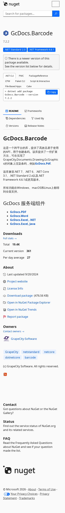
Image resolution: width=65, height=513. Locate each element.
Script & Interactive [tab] (40, 81)
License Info (15, 288)
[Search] (55, 14)
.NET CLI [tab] (9, 75)
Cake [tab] (29, 86)
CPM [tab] (7, 81)
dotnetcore (12, 357)
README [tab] (13, 111)
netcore (49, 352)
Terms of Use (47, 489)
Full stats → (10, 238)
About (32, 489)
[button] (52, 92)
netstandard (31, 352)
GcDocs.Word (19, 216)
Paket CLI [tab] (20, 81)
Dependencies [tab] (16, 118)
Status (8, 421)
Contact (10, 404)
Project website (17, 281)
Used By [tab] (39, 118)
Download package (20, 295)
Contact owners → (13, 331)
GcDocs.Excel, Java (22, 224)
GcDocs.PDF (18, 212)
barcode (30, 357)
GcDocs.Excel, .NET (23, 220)
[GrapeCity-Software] (6, 339)
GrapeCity (11, 352)
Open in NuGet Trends (22, 309)
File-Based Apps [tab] (13, 86)
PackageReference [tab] (38, 75)
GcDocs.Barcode (25, 138)
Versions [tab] (13, 125)
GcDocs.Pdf (42, 163)
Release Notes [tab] (35, 125)
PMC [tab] (21, 75)
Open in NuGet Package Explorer (28, 302)
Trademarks (27, 498)
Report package (17, 317)
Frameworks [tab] (34, 111)
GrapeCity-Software (24, 339)
